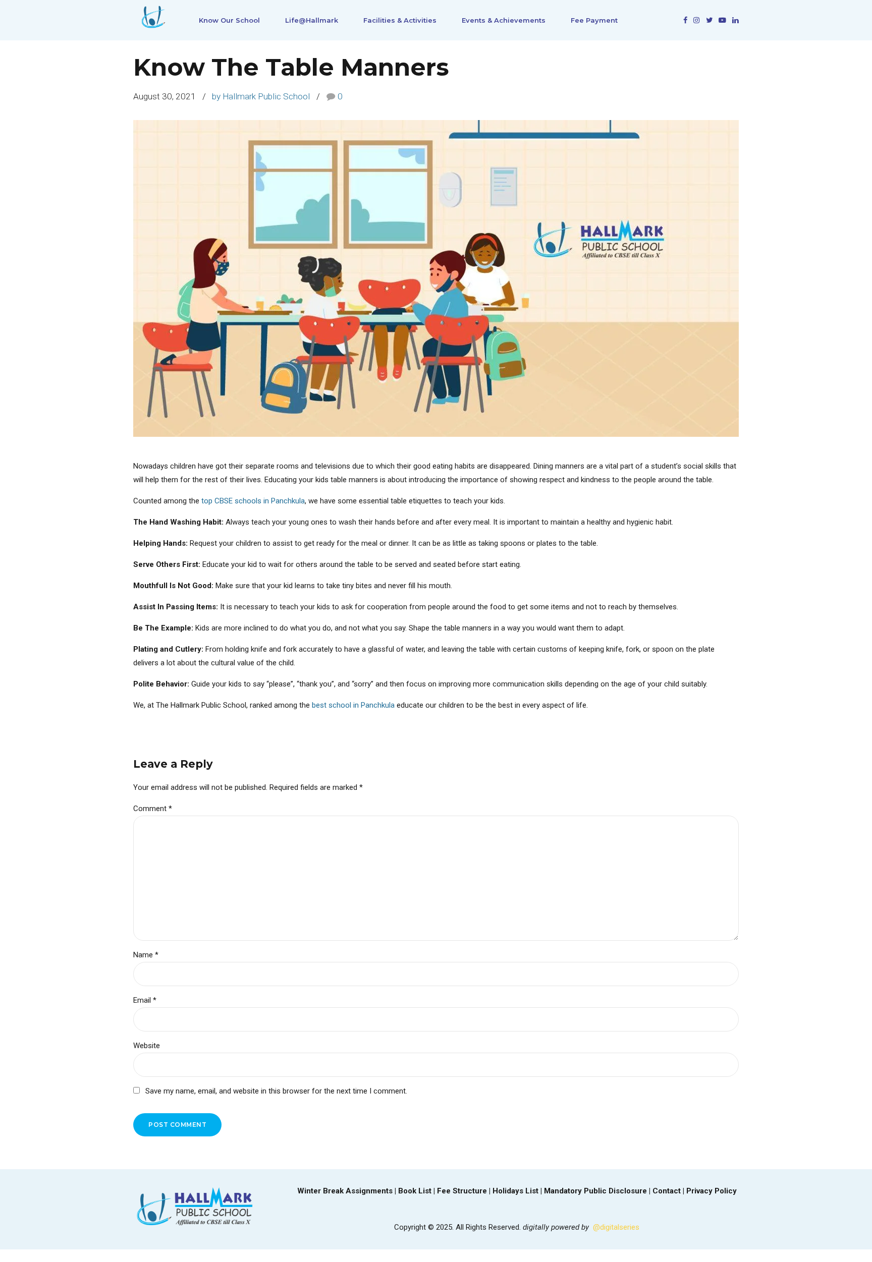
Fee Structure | (465, 1190)
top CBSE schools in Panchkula (253, 500)
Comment (152, 808)
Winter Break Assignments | (347, 1190)
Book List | (417, 1190)
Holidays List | (518, 1190)
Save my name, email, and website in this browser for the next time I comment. (276, 1091)
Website (146, 1045)
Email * (144, 1000)
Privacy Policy (711, 1190)
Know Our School (229, 20)
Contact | (669, 1190)
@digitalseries (616, 1227)
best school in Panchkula (353, 705)
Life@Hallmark (311, 20)
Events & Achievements (504, 20)
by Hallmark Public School (261, 96)
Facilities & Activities (400, 20)
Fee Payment (594, 20)
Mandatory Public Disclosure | (598, 1190)
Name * (145, 954)
